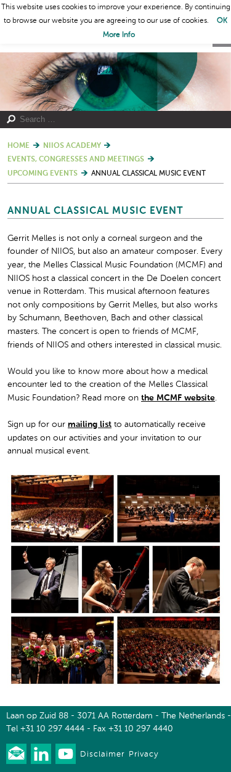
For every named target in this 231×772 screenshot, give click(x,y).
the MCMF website (178, 398)
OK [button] (222, 21)
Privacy (143, 754)
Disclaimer (102, 754)
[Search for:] (111, 119)
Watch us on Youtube (65, 754)
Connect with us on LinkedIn (41, 754)
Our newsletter (16, 754)
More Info (119, 35)
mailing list (89, 424)
